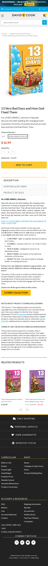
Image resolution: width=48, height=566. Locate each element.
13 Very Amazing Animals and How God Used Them (11, 400)
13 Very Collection (16, 292)
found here (22, 314)
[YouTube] (28, 542)
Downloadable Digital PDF (18, 136)
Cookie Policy (34, 558)
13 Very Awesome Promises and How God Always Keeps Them (35, 400)
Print (3, 136)
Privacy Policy (13, 558)
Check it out (29, 4)
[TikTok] (22, 542)
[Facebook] (33, 542)
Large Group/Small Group (20, 34)
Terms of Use (24, 558)
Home (4, 34)
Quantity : (5, 148)
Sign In (44, 9)
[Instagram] (17, 542)
